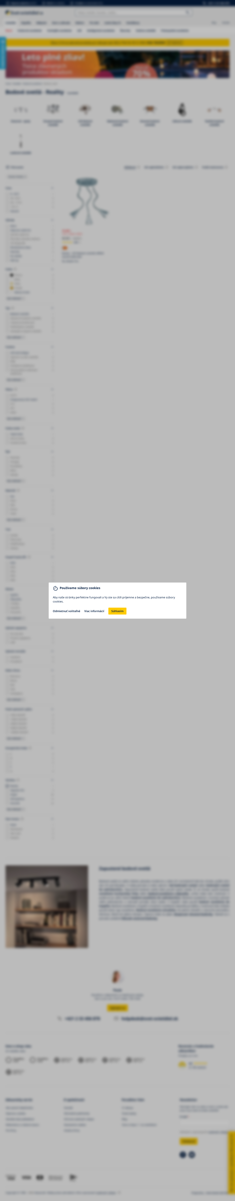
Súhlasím (117, 611)
